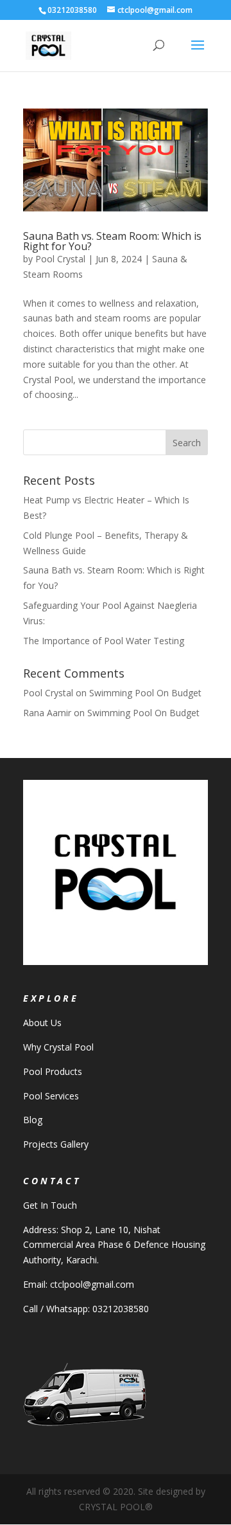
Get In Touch (50, 1205)
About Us (42, 1022)
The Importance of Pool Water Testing (103, 641)
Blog (32, 1120)
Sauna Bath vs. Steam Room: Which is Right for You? (112, 241)
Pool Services (51, 1096)
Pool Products (52, 1071)
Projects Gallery (56, 1144)
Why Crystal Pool (58, 1047)
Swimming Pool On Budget (145, 693)
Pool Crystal (60, 259)
